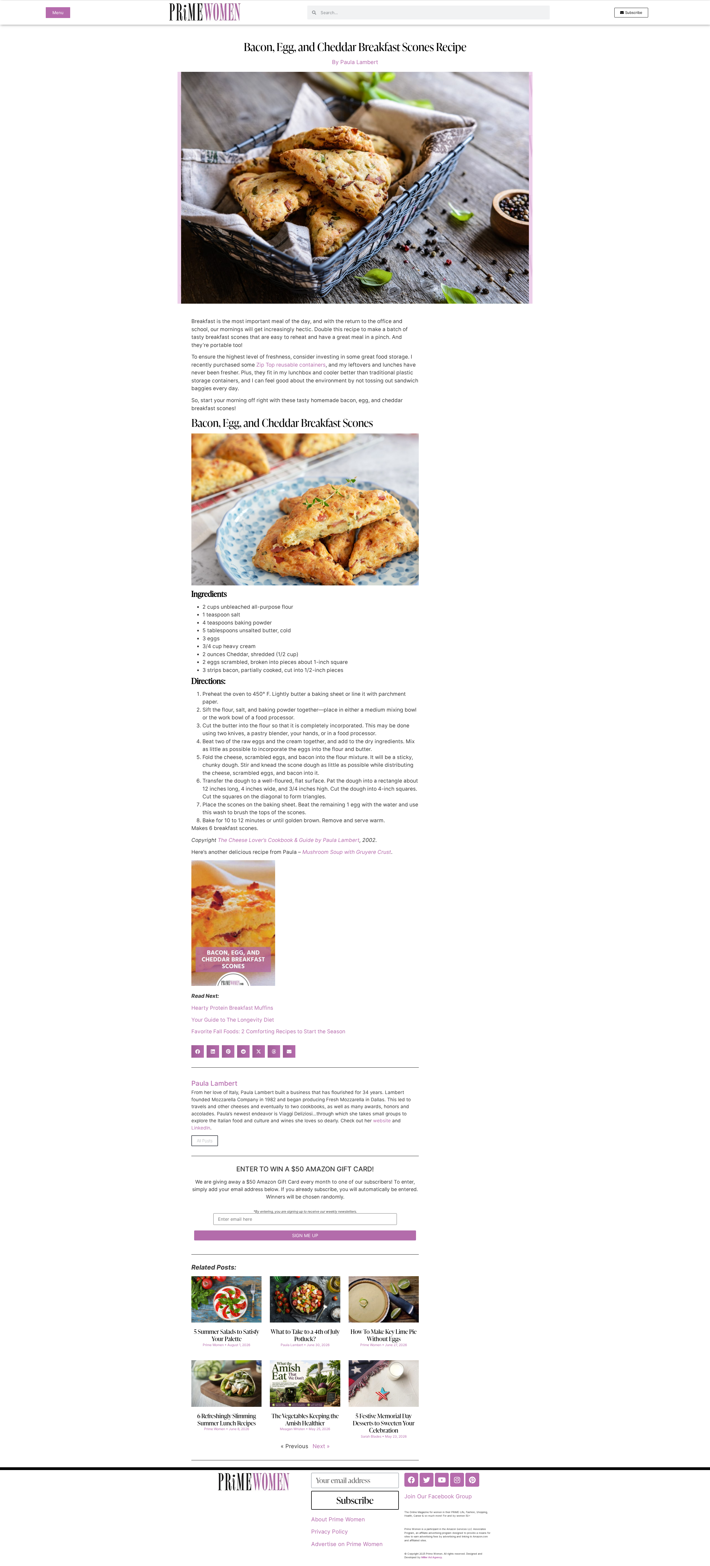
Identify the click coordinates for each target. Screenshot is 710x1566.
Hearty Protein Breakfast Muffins (232, 1008)
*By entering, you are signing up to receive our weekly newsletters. (305, 1212)
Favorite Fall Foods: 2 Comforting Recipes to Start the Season (268, 1031)
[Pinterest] (472, 1480)
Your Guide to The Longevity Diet (232, 1020)
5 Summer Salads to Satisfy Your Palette (226, 1335)
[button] (197, 1051)
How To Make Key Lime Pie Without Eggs (384, 1335)
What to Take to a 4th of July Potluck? (305, 1335)
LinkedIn (200, 1128)
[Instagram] (457, 1480)
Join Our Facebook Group (438, 1496)
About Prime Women (338, 1519)
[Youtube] (442, 1480)
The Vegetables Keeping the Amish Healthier (305, 1419)
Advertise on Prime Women (347, 1544)
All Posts (204, 1140)
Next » (321, 1446)
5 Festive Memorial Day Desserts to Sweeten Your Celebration (384, 1423)
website (382, 1120)
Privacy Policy (329, 1531)
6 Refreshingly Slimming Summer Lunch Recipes (226, 1419)
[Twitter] (426, 1480)
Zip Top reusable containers (291, 365)
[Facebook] (411, 1480)
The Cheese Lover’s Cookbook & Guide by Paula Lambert (288, 840)
